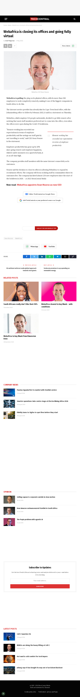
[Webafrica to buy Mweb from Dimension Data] (21, 323)
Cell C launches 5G (24, 634)
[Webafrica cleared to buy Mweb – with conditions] (58, 291)
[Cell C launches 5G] (9, 637)
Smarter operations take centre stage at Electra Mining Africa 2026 (42, 401)
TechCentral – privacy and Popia (48, 692)
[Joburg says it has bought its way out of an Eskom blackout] (9, 670)
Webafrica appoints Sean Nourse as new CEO (39, 184)
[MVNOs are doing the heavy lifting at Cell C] (9, 648)
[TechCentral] (40, 19)
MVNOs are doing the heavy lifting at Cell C (33, 645)
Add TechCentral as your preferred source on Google (42, 200)
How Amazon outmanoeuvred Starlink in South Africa (37, 508)
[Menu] (6, 19)
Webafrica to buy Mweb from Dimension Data (20, 337)
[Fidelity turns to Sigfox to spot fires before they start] (9, 415)
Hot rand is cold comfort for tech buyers (32, 656)
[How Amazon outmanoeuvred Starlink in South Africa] (9, 511)
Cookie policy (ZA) (30, 692)
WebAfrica (18, 238)
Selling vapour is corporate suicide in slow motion (36, 497)
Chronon (47, 687)
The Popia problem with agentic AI (30, 519)
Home (5, 25)
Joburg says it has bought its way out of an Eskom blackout (39, 668)
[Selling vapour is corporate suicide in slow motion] (9, 500)
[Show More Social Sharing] (14, 46)
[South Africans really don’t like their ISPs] (21, 291)
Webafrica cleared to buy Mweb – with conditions (56, 305)
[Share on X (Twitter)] (6, 46)
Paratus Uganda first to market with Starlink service (37, 390)
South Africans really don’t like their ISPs (21, 304)
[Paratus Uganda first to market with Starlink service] (9, 392)
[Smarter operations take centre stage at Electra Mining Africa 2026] (9, 404)
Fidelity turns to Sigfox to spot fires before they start (37, 412)
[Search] (74, 19)
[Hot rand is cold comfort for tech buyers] (9, 659)
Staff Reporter (10, 41)
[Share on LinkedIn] (10, 46)
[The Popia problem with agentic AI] (9, 522)
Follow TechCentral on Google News (42, 194)
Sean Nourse (9, 238)
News (9, 25)
